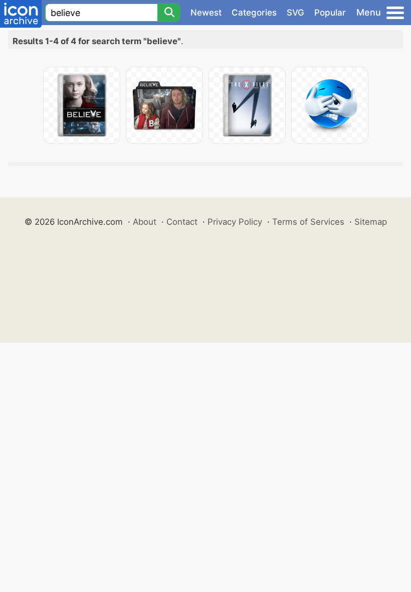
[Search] (168, 12)
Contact (181, 222)
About (144, 222)
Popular (330, 13)
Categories (254, 13)
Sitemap (370, 222)
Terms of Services (308, 222)
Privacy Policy (235, 222)
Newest (206, 13)
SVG (295, 13)
